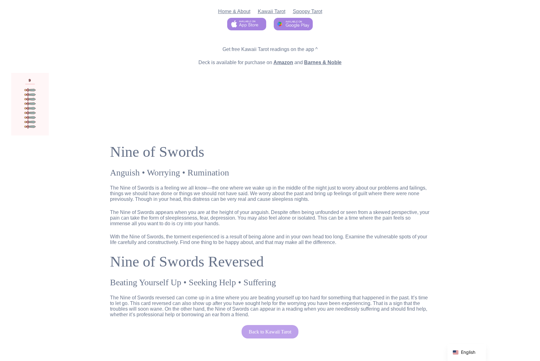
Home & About (234, 11)
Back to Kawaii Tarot (270, 331)
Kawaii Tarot (271, 11)
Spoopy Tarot (307, 11)
